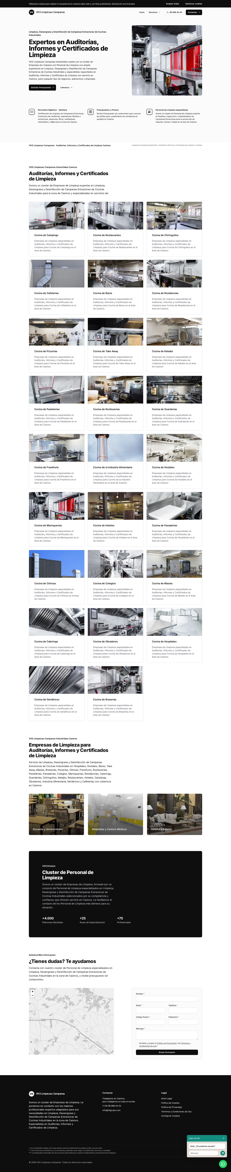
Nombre (140, 994)
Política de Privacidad (166, 1043)
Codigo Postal (143, 1017)
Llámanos (64, 87)
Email (139, 1005)
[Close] (223, 1138)
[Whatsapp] (223, 1164)
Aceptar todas (172, 4)
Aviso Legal (166, 1098)
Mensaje (140, 1028)
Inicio (142, 12)
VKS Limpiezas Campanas (50, 12)
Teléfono (173, 1005)
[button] (71, 1021)
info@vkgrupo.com (111, 1110)
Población (174, 1017)
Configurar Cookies (170, 1116)
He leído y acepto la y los (165, 1044)
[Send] (222, 1153)
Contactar (192, 12)
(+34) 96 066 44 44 (111, 1106)
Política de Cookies (170, 1103)
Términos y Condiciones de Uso (176, 1111)
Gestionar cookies (193, 4)
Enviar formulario (167, 1052)
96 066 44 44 (176, 12)
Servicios (153, 12)
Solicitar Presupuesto (41, 87)
